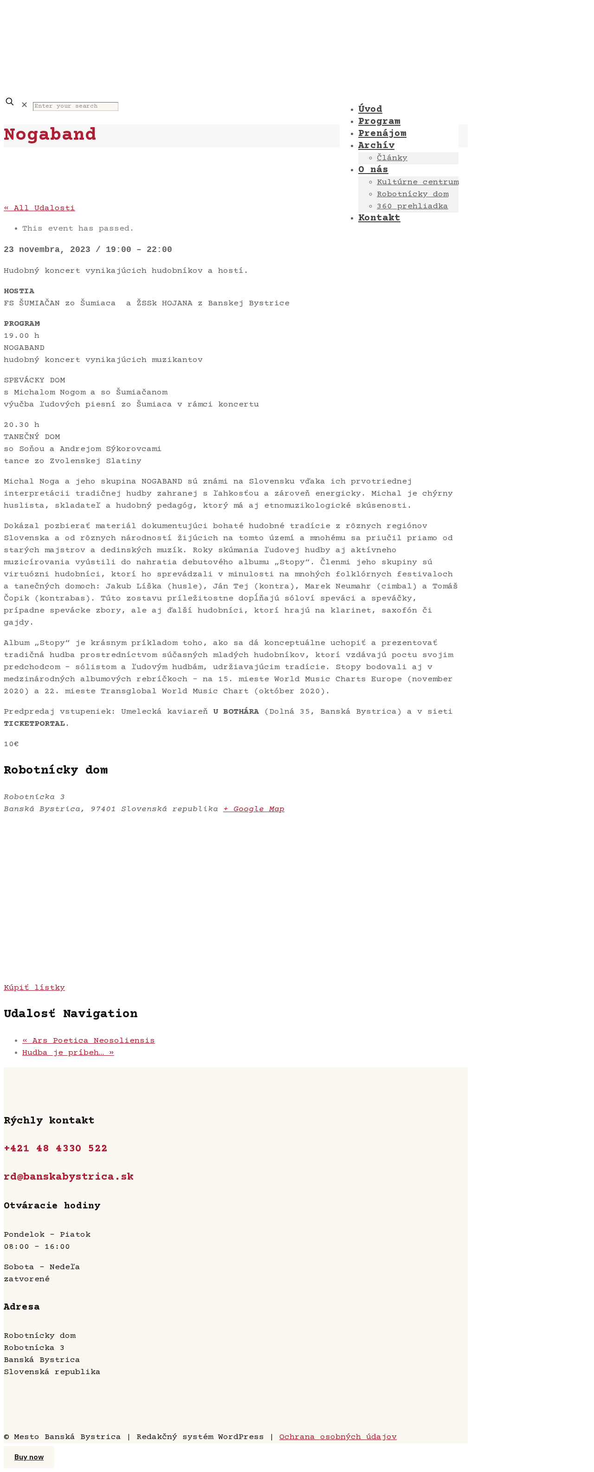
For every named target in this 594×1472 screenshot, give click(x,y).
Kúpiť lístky (34, 988)
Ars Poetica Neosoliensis (88, 1041)
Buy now (29, 1457)
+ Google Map (253, 809)
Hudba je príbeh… (68, 1053)
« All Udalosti (39, 208)
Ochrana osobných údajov (338, 1437)
